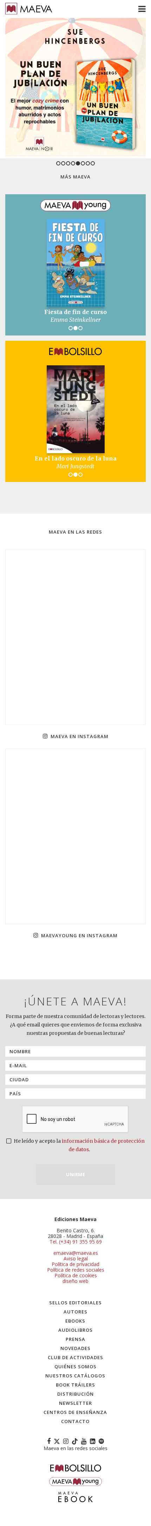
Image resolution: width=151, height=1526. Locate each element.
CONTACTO (75, 1421)
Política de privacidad (75, 1264)
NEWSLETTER (75, 1403)
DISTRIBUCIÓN (75, 1394)
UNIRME (75, 1174)
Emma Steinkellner (75, 319)
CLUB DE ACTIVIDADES (75, 1357)
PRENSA (75, 1339)
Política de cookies (75, 1275)
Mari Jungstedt (75, 466)
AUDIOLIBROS (75, 1330)
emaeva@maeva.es (75, 1253)
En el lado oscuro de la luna (76, 458)
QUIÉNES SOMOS (75, 1366)
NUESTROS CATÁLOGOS (75, 1375)
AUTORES (75, 1312)
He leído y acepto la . (79, 1145)
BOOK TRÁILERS (75, 1385)
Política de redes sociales (75, 1269)
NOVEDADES (75, 1348)
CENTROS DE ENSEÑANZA (75, 1412)
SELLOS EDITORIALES (75, 1302)
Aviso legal (76, 1258)
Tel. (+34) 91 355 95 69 (76, 1242)
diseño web (75, 1281)
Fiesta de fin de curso (75, 311)
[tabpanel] (75, 88)
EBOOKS (75, 1321)
